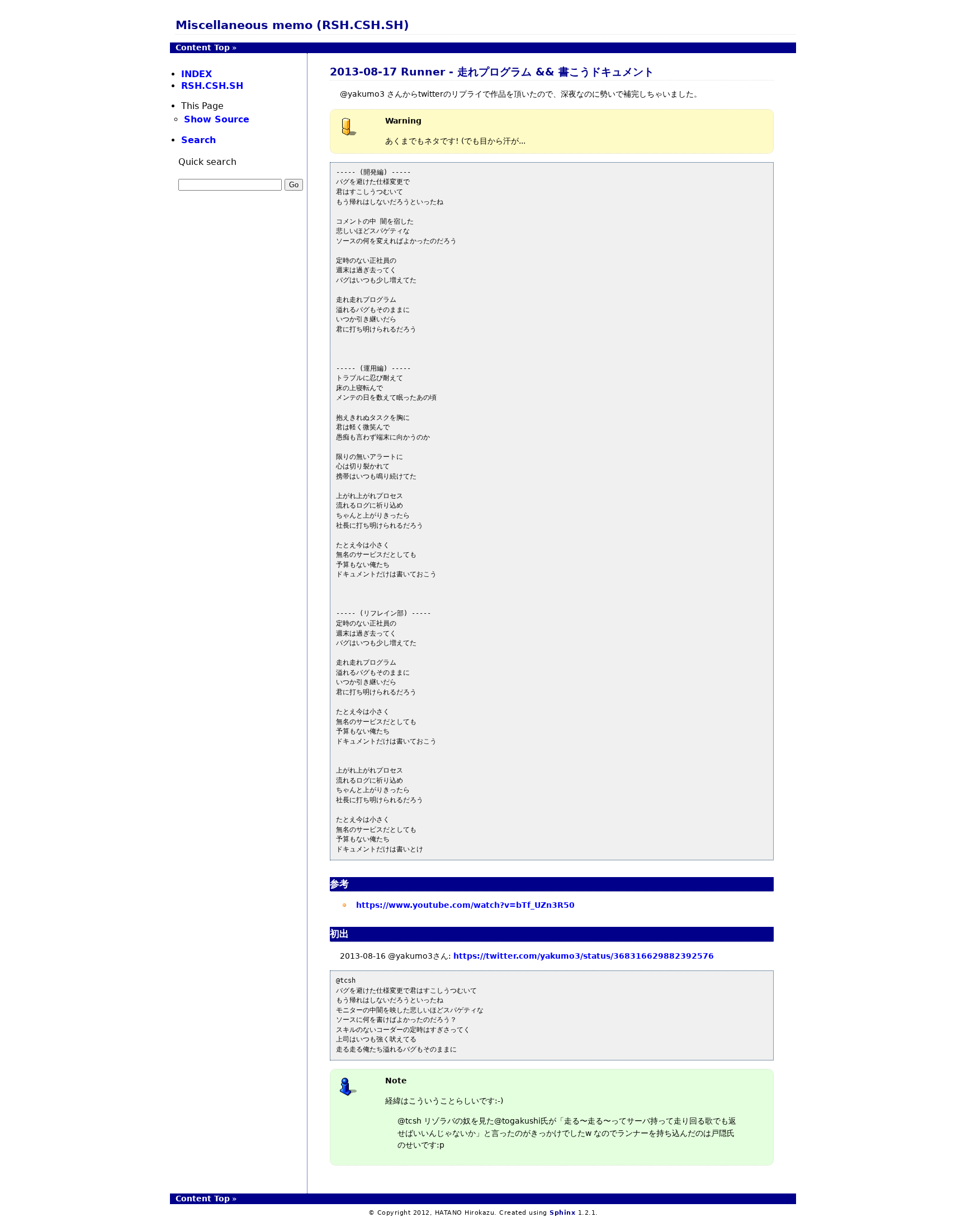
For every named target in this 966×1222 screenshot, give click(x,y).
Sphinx (562, 1212)
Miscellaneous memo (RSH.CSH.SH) (292, 25)
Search (198, 140)
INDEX (196, 74)
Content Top (203, 47)
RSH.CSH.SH (212, 85)
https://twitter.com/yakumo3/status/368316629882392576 (583, 955)
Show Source (216, 119)
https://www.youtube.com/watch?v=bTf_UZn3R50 (465, 905)
